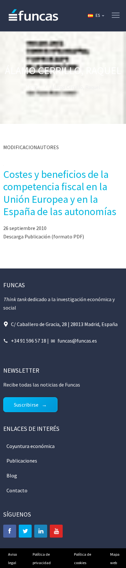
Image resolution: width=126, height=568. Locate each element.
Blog (11, 475)
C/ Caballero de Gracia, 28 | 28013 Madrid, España (64, 324)
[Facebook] (9, 531)
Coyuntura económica (30, 446)
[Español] (95, 15)
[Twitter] (25, 531)
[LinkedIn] (40, 531)
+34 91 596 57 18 (28, 340)
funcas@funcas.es (77, 340)
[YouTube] (56, 531)
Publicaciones (21, 460)
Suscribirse (26, 404)
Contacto (16, 490)
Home (32, 87)
